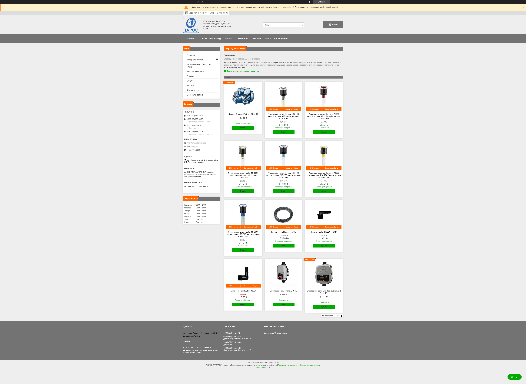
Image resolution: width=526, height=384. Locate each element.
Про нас (229, 39)
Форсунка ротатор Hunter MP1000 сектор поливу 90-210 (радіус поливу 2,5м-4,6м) (324, 116)
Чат (516, 377)
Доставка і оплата (195, 71)
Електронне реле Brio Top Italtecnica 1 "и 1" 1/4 (324, 292)
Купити (243, 128)
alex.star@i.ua (192, 147)
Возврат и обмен (195, 95)
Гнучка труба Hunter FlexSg (283, 232)
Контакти (243, 39)
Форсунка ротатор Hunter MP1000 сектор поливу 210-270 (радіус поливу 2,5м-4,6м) (283, 175)
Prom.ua (276, 363)
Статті (190, 81)
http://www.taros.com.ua (196, 143)
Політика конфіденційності (309, 365)
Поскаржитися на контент (288, 365)
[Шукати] (301, 24)
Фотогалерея (193, 90)
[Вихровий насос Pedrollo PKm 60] (243, 97)
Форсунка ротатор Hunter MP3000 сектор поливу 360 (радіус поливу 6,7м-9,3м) (283, 116)
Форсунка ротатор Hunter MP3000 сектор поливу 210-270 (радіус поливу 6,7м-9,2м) (324, 175)
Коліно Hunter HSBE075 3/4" (324, 232)
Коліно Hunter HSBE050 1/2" (243, 291)
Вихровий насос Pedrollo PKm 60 (243, 114)
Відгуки (190, 85)
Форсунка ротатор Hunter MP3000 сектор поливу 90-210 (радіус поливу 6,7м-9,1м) (243, 234)
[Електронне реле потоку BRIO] (283, 274)
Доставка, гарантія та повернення (270, 39)
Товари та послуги (209, 39)
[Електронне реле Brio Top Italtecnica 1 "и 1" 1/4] (323, 274)
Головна (190, 39)
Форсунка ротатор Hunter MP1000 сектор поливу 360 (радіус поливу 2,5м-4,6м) (243, 175)
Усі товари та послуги (331, 316)
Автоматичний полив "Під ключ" (199, 65)
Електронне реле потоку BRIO (283, 291)
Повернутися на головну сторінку (242, 71)
